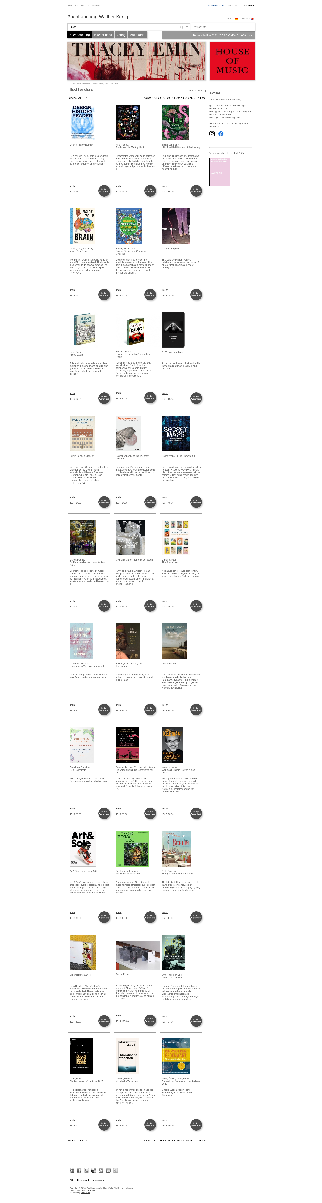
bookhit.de (85, 1192)
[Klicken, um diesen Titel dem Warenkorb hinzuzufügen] (105, 196)
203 (160, 98)
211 (196, 98)
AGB (72, 1180)
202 (156, 98)
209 (187, 98)
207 (178, 98)
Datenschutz (83, 1180)
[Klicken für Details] (89, 122)
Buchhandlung (79, 35)
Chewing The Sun (87, 1190)
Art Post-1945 (112, 84)
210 (191, 98)
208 (182, 98)
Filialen (85, 5)
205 (169, 98)
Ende (203, 98)
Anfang (147, 98)
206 (174, 98)
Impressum (98, 1180)
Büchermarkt (103, 35)
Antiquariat (138, 35)
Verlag (121, 35)
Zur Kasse (233, 5)
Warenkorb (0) (216, 5)
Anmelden (249, 5)
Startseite (72, 5)
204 (165, 98)
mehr (72, 186)
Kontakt (96, 5)
